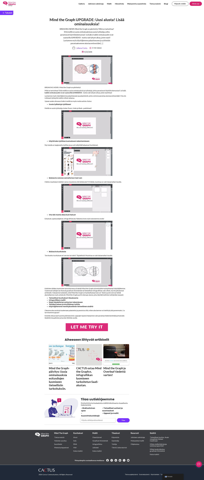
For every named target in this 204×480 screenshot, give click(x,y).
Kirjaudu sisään (180, 4)
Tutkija (114, 444)
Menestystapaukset (61, 447)
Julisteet (95, 447)
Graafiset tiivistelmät (100, 441)
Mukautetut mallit (137, 441)
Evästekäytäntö (144, 474)
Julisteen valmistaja (96, 4)
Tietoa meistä (155, 4)
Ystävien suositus (60, 441)
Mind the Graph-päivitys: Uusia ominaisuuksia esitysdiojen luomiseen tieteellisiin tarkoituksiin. (59, 378)
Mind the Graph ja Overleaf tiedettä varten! (114, 371)
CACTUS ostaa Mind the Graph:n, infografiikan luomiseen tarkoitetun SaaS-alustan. (88, 376)
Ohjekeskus (135, 444)
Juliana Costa (81, 48)
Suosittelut (58, 444)
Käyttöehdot (155, 474)
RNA (75, 444)
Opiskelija (115, 441)
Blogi (166, 4)
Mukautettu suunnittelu (136, 4)
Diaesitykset (97, 437)
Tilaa (123, 420)
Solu (74, 441)
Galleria (82, 4)
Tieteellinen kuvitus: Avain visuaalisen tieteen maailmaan (159, 439)
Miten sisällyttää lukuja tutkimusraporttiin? (158, 445)
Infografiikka (97, 444)
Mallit (109, 4)
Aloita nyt (195, 4)
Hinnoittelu (119, 4)
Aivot (75, 437)
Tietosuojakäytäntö (131, 474)
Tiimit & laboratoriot (119, 447)
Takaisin (8, 12)
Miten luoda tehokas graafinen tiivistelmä (157, 450)
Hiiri (75, 447)
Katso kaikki (78, 451)
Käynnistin (115, 437)
